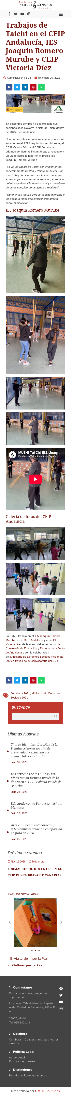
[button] (60, 14)
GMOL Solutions (47, 1091)
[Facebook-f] (9, 14)
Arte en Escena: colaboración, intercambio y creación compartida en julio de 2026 (36, 829)
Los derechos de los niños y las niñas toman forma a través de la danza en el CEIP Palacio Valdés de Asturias (36, 780)
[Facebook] (61, 988)
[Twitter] (16, 14)
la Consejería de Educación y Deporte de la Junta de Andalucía (35, 648)
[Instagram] (29, 14)
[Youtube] (22, 14)
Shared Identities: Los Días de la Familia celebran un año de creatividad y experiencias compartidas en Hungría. (34, 750)
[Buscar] (55, 716)
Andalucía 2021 (20, 693)
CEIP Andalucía (33, 640)
